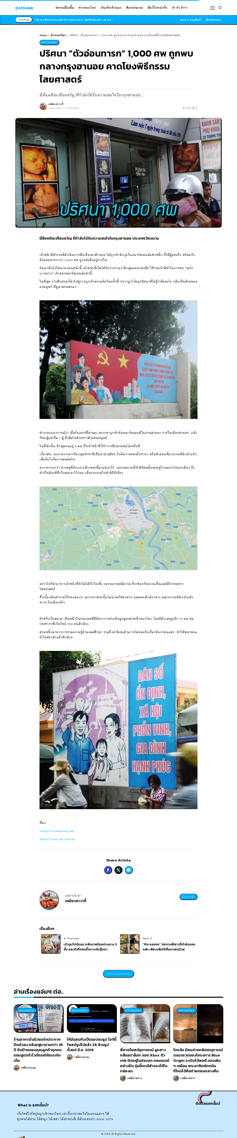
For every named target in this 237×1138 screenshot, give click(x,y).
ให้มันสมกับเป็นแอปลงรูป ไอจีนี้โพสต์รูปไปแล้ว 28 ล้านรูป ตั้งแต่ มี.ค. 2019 (92, 1044)
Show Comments (118, 973)
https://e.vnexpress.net (57, 831)
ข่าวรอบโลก (58, 35)
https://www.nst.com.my (57, 839)
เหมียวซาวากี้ (55, 104)
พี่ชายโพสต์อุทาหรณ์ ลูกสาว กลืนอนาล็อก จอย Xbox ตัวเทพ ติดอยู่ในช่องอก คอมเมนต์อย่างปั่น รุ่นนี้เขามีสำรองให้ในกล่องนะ (144, 1060)
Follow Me (188, 896)
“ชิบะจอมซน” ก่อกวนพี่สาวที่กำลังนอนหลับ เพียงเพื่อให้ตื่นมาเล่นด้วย (169, 947)
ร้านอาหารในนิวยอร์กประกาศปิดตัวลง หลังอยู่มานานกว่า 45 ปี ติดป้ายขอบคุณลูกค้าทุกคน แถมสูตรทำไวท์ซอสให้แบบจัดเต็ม (38, 1049)
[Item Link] (38, 1018)
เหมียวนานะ (28, 1067)
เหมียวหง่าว (134, 1078)
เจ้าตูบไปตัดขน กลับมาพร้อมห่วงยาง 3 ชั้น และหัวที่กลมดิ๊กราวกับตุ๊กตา (90, 947)
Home (43, 35)
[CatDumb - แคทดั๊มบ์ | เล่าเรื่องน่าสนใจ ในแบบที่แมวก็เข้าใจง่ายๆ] (24, 8)
